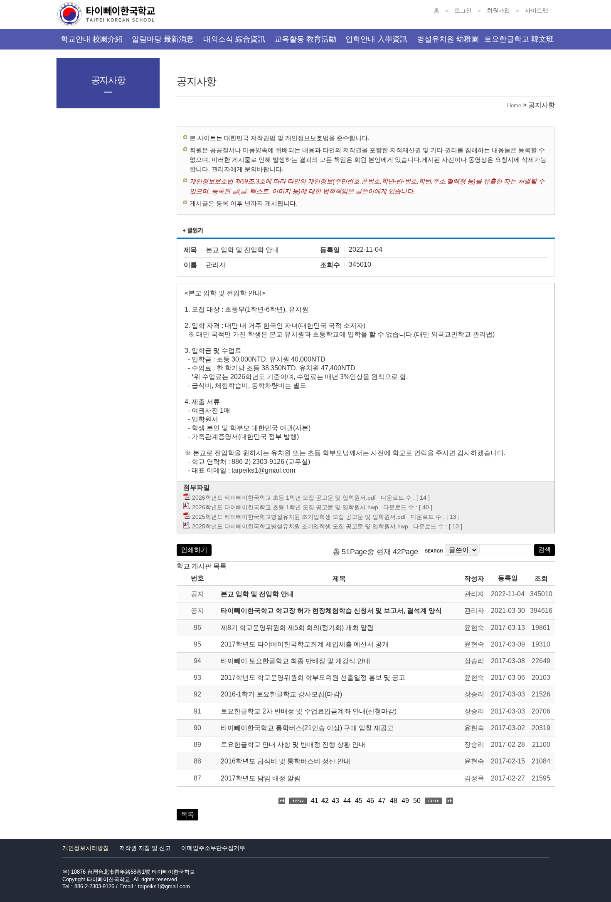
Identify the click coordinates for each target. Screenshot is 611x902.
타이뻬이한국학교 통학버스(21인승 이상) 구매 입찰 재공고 (307, 727)
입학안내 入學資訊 (376, 39)
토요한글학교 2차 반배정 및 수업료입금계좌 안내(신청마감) (309, 711)
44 (347, 800)
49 (405, 800)
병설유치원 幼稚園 (448, 39)
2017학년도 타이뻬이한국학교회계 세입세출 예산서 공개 (305, 644)
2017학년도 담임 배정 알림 (261, 778)
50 (417, 800)
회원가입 (498, 10)
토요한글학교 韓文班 (519, 39)
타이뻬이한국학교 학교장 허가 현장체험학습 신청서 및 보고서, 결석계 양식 (331, 610)
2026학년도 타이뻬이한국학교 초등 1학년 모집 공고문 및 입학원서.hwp (285, 507)
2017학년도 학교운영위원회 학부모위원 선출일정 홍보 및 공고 (313, 677)
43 (335, 800)
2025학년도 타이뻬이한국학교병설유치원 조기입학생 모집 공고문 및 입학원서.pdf (299, 516)
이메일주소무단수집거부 (213, 848)
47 (382, 800)
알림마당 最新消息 (163, 39)
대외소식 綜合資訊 (234, 39)
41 (314, 800)
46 (370, 800)
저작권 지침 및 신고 (145, 848)
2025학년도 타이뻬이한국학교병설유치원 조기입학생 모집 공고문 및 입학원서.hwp (300, 526)
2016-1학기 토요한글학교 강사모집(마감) (281, 694)
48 (393, 800)
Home (514, 105)
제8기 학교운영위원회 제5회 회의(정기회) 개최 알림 (297, 627)
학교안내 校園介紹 (92, 39)
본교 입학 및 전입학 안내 (257, 593)
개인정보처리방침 (85, 848)
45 (358, 800)
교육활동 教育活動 (305, 39)
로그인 (463, 10)
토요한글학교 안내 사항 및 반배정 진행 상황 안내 (293, 744)
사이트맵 (536, 10)
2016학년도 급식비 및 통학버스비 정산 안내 (285, 761)
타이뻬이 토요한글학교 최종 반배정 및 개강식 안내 (295, 660)
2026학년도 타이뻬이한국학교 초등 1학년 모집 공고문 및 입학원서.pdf (284, 497)
